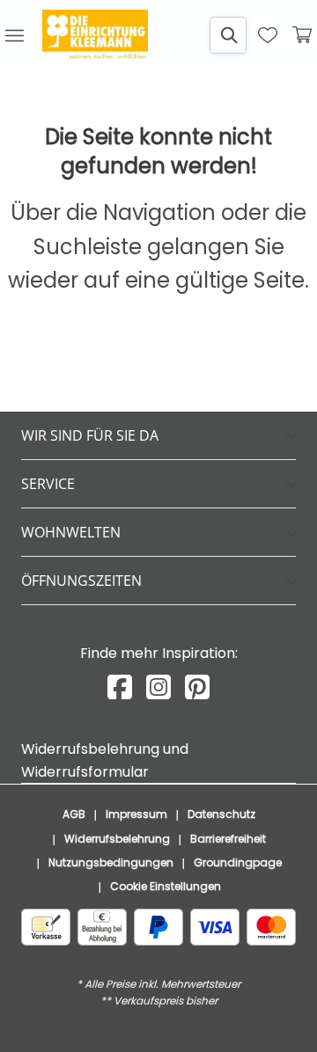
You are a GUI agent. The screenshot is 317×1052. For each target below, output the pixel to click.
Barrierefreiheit (228, 838)
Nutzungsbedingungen (110, 862)
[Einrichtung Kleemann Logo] (95, 35)
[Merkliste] (268, 35)
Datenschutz (221, 814)
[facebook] (119, 687)
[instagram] (158, 687)
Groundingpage (238, 862)
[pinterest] (197, 687)
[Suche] (228, 35)
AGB (74, 814)
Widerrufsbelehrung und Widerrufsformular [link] (104, 760)
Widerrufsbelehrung (117, 838)
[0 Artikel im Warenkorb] (303, 35)
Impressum (136, 814)
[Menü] (14, 35)
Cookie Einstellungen (165, 886)
